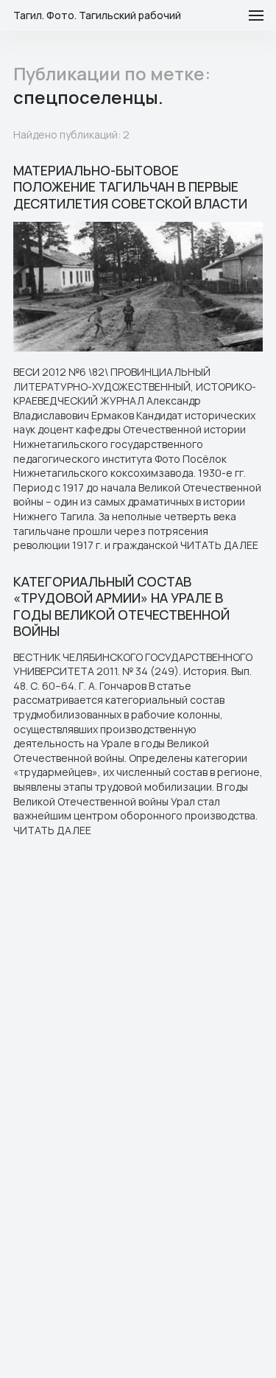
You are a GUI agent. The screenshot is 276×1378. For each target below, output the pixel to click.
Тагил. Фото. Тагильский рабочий (97, 15)
